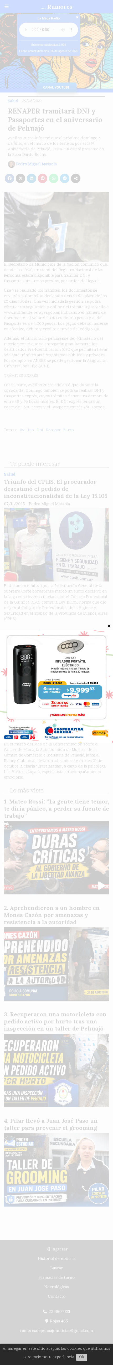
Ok (81, 1357)
